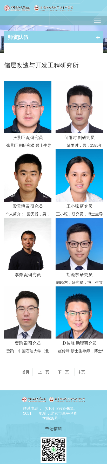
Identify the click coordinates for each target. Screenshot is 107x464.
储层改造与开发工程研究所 (41, 65)
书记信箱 (53, 428)
